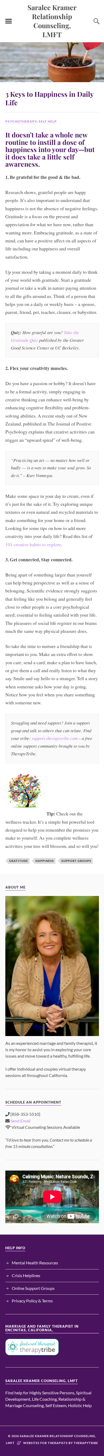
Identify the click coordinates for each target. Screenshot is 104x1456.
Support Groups (76, 860)
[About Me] (52, 966)
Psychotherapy (21, 121)
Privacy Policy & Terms (32, 1300)
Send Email (20, 1120)
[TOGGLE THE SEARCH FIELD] (96, 21)
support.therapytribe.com (55, 738)
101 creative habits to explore (33, 544)
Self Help (48, 121)
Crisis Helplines (26, 1275)
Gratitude (18, 860)
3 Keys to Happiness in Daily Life (49, 98)
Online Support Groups (33, 1288)
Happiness (44, 860)
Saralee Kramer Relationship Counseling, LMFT (52, 21)
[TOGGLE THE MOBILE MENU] (8, 21)
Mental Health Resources (35, 1262)
